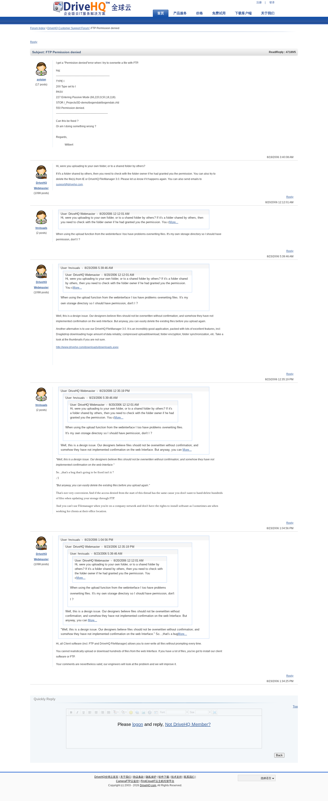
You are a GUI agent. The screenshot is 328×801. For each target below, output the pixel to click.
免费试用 (219, 13)
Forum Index (37, 28)
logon (137, 724)
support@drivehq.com (69, 184)
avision (41, 79)
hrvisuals (41, 228)
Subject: (39, 52)
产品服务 (180, 13)
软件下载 (163, 776)
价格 (199, 13)
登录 (272, 2)
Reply (33, 42)
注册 (259, 2)
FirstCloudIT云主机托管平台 (157, 781)
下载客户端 (243, 13)
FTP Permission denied (105, 28)
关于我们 (267, 13)
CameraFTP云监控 (127, 781)
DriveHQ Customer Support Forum (68, 28)
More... (173, 222)
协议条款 (138, 776)
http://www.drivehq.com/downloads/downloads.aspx (87, 347)
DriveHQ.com (148, 785)
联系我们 (189, 776)
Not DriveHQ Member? (188, 724)
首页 (160, 13)
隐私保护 (151, 776)
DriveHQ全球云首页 (106, 776)
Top (295, 706)
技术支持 (176, 776)
